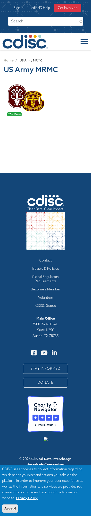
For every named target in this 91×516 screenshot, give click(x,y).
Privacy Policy (27, 498)
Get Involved (67, 8)
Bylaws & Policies (45, 268)
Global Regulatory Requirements (45, 279)
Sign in (19, 8)
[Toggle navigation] (84, 41)
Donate (45, 382)
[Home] (25, 41)
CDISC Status (45, 305)
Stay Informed (45, 368)
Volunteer (45, 297)
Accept (10, 508)
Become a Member (45, 289)
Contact (45, 260)
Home (9, 60)
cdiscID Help (40, 8)
